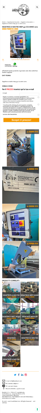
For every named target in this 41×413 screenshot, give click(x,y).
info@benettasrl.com (16, 381)
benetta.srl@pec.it (13, 383)
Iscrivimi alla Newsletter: (10, 114)
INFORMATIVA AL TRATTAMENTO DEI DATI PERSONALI (17, 397)
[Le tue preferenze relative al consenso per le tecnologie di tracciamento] (37, 409)
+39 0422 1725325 (12, 386)
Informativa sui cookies (8, 398)
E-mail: (5, 93)
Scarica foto (33, 131)
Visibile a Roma (7, 86)
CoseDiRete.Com (15, 401)
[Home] (20, 9)
